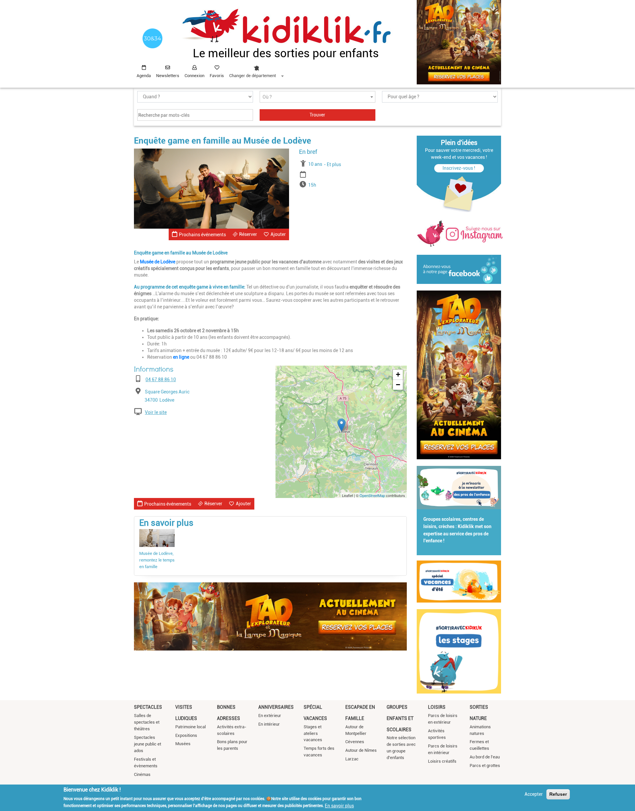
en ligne (181, 357)
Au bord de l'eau (485, 756)
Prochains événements (202, 234)
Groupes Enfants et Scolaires (400, 718)
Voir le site (156, 412)
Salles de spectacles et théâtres (146, 722)
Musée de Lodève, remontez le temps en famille (157, 560)
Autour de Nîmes (361, 750)
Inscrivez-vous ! (459, 168)
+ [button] (398, 374)
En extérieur (269, 715)
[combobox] (256, 69)
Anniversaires (276, 707)
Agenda (144, 75)
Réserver (248, 234)
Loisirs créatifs (442, 761)
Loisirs (436, 707)
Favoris (217, 75)
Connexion (194, 75)
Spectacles (148, 707)
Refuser (558, 794)
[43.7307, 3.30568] (341, 425)
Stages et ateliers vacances (313, 733)
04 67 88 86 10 (161, 379)
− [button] (398, 385)
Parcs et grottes (485, 765)
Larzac (352, 758)
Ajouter (278, 234)
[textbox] (317, 97)
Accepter (534, 794)
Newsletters (167, 75)
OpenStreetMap (372, 495)
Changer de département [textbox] (252, 75)
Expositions (186, 735)
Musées (182, 743)
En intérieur (269, 724)
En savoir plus (339, 805)
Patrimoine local (190, 726)
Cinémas (142, 774)
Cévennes (354, 741)
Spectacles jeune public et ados (147, 744)
